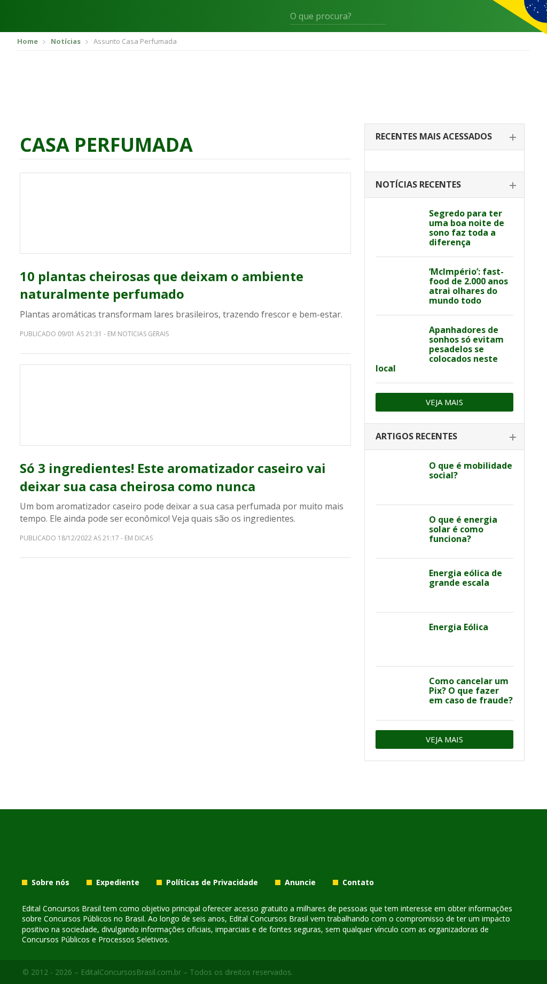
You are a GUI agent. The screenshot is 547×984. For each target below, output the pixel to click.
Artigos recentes (416, 436)
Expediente (117, 882)
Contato (358, 882)
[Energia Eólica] (398, 639)
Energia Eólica (458, 627)
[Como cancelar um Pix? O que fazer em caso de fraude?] (398, 693)
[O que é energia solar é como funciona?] (398, 532)
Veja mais (444, 402)
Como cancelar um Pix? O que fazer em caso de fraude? (471, 690)
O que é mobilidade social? (470, 470)
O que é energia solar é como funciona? (463, 529)
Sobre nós (50, 882)
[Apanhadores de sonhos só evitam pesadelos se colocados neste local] (398, 342)
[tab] (444, 137)
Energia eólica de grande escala (465, 577)
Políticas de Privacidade (212, 882)
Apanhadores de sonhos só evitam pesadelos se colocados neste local (440, 349)
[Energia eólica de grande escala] (398, 585)
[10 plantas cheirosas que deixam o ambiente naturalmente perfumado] (185, 213)
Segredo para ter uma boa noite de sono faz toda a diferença (466, 227)
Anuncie (300, 882)
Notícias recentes (418, 184)
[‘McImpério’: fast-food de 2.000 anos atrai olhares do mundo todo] (398, 284)
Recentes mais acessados (434, 136)
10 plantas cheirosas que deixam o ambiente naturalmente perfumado (161, 285)
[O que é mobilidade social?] (398, 478)
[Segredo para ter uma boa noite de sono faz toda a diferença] (398, 225)
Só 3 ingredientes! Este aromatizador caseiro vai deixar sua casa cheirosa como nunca (173, 477)
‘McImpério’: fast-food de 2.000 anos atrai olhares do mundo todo (468, 286)
